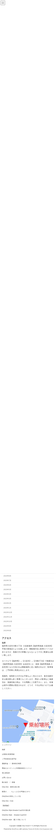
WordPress (15, 829)
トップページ (6, 745)
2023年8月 (7, 576)
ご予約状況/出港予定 (9, 759)
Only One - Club (7, 801)
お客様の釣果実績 (8, 754)
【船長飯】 (6, 806)
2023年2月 (7, 603)
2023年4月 (7, 594)
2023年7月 (7, 580)
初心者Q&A (6, 773)
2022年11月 (8, 617)
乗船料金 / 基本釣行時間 (11, 763)
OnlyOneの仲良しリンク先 (11, 796)
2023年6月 (7, 585)
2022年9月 (7, 626)
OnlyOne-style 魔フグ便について (14, 820)
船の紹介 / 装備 (8, 782)
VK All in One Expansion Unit (43, 829)
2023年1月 (7, 608)
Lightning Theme (27, 829)
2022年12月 (8, 612)
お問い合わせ (6, 777)
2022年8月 (7, 630)
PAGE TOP (52, 805)
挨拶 (3, 749)
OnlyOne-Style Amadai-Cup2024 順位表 (16, 810)
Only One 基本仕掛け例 (11, 787)
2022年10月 (8, 621)
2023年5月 (7, 589)
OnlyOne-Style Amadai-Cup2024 (14, 815)
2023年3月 (7, 599)
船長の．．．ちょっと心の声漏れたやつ (16, 792)
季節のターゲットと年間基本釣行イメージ (17, 768)
